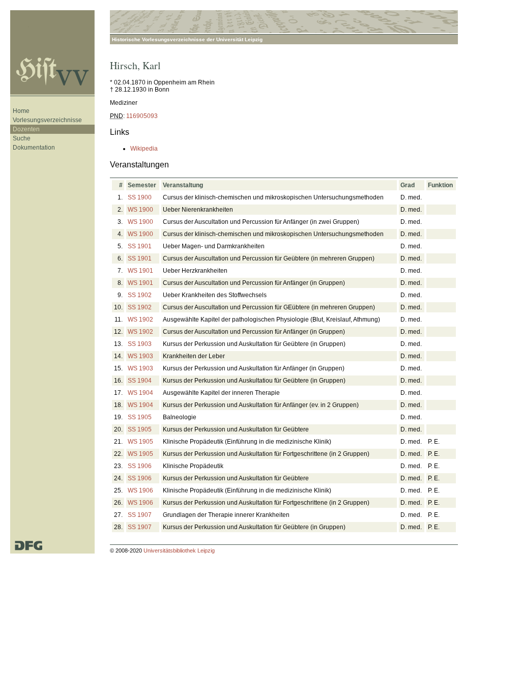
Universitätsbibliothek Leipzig (179, 550)
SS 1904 (140, 380)
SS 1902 (140, 295)
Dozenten (26, 129)
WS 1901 (140, 270)
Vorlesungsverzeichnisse (47, 120)
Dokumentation (34, 147)
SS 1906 (140, 466)
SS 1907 (140, 514)
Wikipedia (144, 148)
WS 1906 (140, 490)
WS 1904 (140, 392)
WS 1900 (140, 209)
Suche (22, 138)
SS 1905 (140, 417)
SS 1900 (140, 197)
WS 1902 (140, 319)
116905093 (142, 116)
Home (21, 110)
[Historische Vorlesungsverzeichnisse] (52, 53)
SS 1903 (140, 343)
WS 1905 (140, 441)
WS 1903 (140, 356)
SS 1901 (140, 246)
